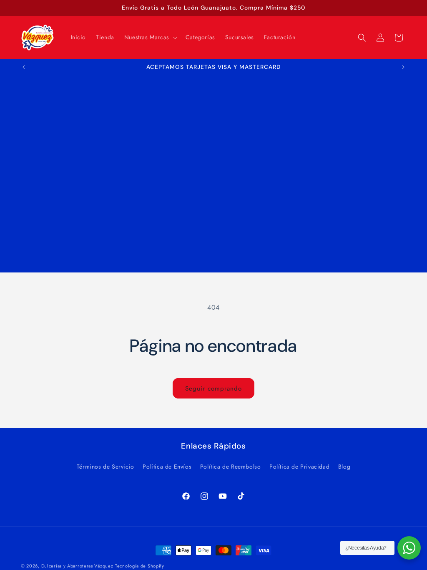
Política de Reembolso (230, 466)
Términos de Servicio (105, 466)
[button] (150, 37)
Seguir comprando (213, 388)
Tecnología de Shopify (139, 565)
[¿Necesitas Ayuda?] (409, 548)
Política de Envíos (167, 466)
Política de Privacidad (299, 466)
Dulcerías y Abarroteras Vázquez (77, 565)
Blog (344, 466)
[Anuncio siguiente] (403, 67)
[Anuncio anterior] (24, 67)
